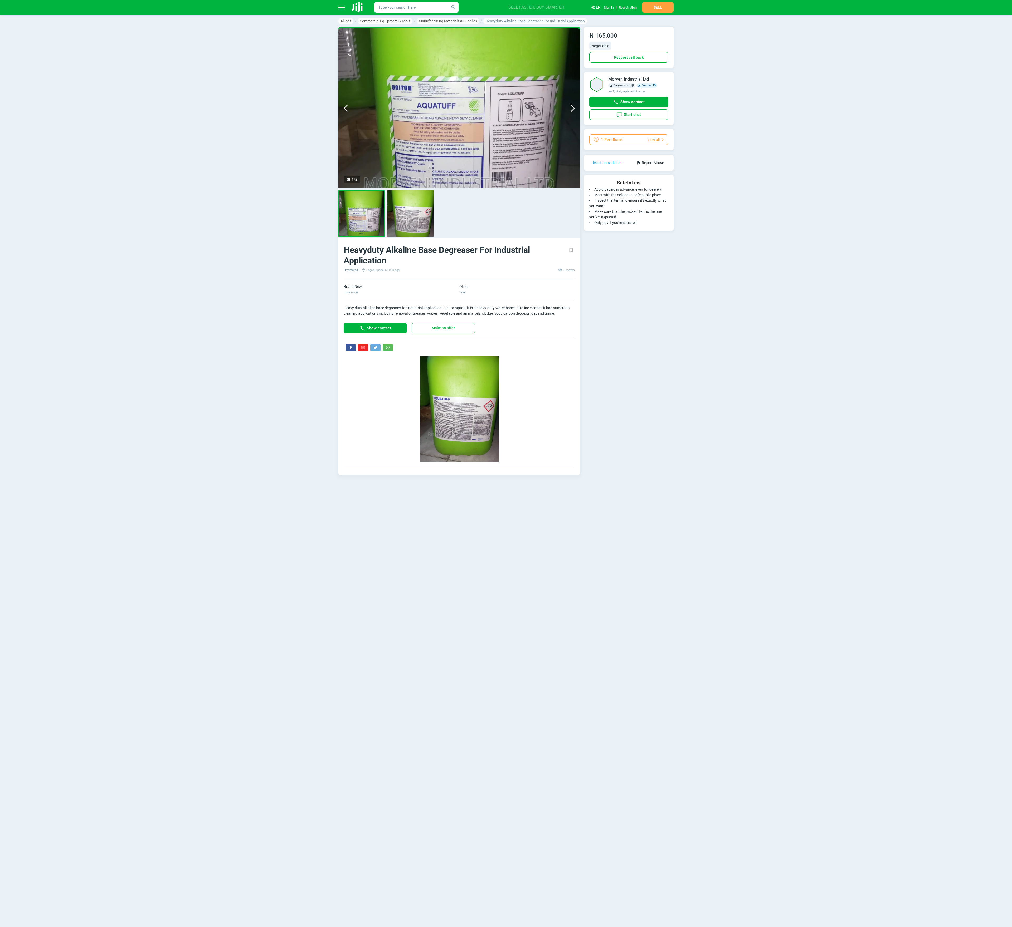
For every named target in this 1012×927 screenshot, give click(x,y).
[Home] (357, 7)
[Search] (453, 7)
